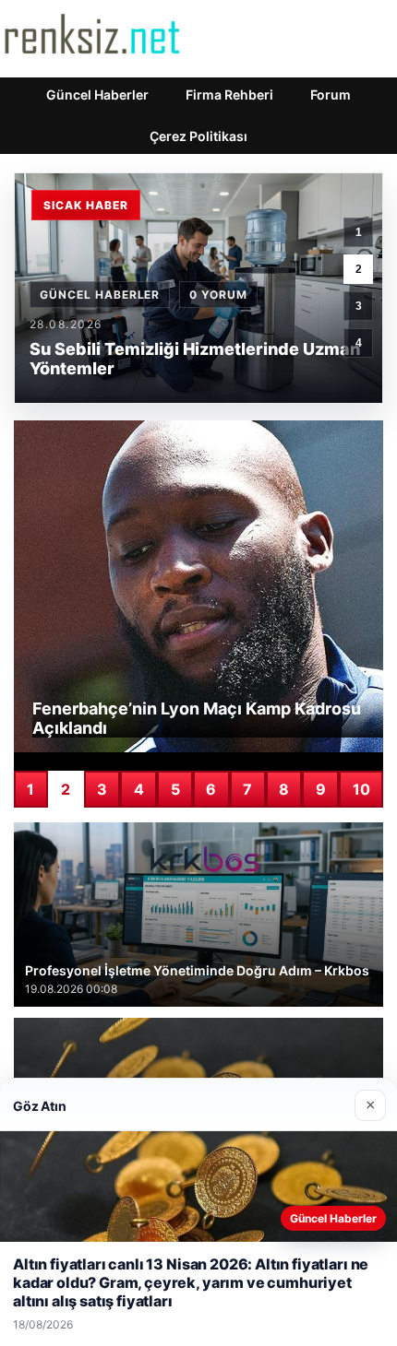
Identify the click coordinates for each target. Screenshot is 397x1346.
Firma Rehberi (229, 94)
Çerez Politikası (198, 136)
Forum (330, 94)
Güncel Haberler (97, 94)
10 (361, 789)
